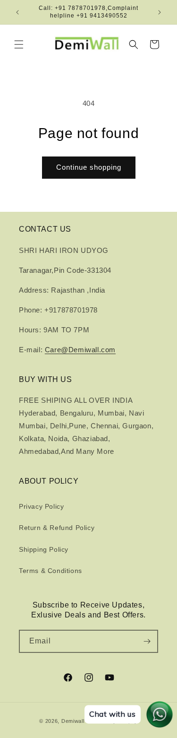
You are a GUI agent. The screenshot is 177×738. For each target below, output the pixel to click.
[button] (18, 44)
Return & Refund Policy (56, 527)
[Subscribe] (146, 641)
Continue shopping (88, 167)
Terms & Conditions (50, 570)
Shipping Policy (43, 549)
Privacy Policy (41, 506)
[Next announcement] (159, 12)
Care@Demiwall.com (80, 350)
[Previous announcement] (17, 12)
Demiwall (72, 721)
